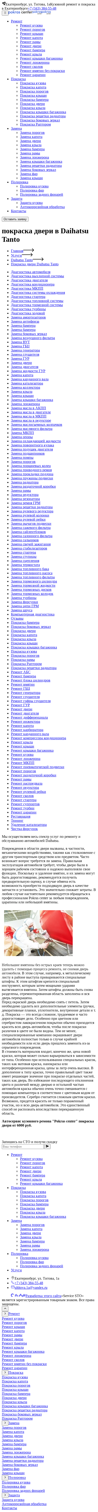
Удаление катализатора (29, 825)
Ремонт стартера (23, 800)
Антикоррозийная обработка (24, 1504)
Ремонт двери (21, 709)
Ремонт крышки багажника (32, 750)
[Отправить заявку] (47, 1146)
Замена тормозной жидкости (33, 585)
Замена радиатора (25, 482)
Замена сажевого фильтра (31, 528)
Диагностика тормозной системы (37, 305)
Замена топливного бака (30, 569)
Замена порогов (23, 462)
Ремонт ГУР (20, 705)
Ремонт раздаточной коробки (33, 775)
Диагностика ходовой (28, 313)
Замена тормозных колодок (32, 594)
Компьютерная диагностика (32, 614)
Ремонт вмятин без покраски (24, 1364)
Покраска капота (24, 635)
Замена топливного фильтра (33, 577)
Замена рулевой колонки (30, 515)
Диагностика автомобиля (30, 272)
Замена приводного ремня (31, 470)
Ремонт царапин (23, 812)
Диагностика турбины (28, 309)
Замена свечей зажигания (31, 544)
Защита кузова (13, 1500)
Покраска (18, 1188)
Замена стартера (23, 552)
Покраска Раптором (26, 664)
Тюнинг (17, 820)
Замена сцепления (25, 561)
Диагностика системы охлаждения (38, 292)
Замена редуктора (25, 495)
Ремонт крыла (22, 742)
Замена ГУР (20, 358)
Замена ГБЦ (20, 346)
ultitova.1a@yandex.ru (31, 1287)
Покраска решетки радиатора (34, 668)
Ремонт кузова (22, 754)
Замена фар (10, 1469)
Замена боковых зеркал (29, 334)
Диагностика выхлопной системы (37, 276)
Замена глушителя (25, 354)
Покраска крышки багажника (34, 647)
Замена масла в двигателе (31, 412)
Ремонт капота (22, 726)
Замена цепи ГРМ (25, 606)
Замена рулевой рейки (28, 519)
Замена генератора (25, 350)
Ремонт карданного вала (30, 734)
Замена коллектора (25, 387)
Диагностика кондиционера (32, 284)
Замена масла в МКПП (28, 416)
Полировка (19, 1254)
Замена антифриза (25, 321)
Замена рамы (21, 490)
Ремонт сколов (22, 796)
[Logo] (29, 13)
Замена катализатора (27, 383)
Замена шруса (21, 610)
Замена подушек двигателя (32, 449)
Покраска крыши (24, 643)
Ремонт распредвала (26, 783)
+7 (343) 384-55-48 (42, 8)
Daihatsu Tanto (22, 260)
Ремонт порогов (23, 771)
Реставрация (20, 816)
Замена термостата (25, 565)
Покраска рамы (23, 660)
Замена (16, 1221)
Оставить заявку (15, 219)
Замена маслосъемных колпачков (36, 424)
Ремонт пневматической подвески (37, 767)
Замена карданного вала (30, 379)
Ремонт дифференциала (29, 717)
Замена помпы (22, 457)
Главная (17, 251)
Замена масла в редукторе (31, 420)
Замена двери (21, 363)
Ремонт (16, 1155)
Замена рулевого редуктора (32, 511)
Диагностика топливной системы (37, 301)
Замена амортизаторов (28, 317)
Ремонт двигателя (25, 713)
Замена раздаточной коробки (33, 486)
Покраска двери (23, 631)
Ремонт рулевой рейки (28, 792)
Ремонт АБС (21, 672)
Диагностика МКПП (27, 288)
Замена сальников (25, 540)
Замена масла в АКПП (28, 408)
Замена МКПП (22, 433)
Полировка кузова (34, 1258)
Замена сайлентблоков (28, 532)
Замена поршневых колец (31, 466)
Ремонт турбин (22, 808)
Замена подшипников (28, 453)
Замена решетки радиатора (32, 507)
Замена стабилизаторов (29, 548)
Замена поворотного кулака (32, 445)
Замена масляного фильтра (31, 429)
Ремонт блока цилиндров (30, 680)
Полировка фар (32, 1262)
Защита (14, 1495)
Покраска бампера (25, 622)
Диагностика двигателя (29, 280)
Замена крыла (21, 391)
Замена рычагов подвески (31, 523)
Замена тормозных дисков (31, 589)
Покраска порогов (25, 655)
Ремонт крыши (22, 746)
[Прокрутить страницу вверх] (5, 1308)
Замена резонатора (25, 499)
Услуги (16, 255)
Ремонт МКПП (22, 763)
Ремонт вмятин (23, 684)
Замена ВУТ (20, 342)
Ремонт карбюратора (27, 730)
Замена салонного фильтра (31, 536)
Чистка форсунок (24, 829)
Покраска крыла (23, 639)
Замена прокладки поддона (32, 474)
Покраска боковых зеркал (31, 627)
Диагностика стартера (28, 297)
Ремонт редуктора (25, 787)
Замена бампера (23, 325)
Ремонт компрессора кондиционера (38, 738)
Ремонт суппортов (25, 804)
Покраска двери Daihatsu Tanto (35, 264)
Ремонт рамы (21, 779)
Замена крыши (22, 396)
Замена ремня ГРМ (25, 503)
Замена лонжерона (25, 404)
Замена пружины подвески (32, 478)
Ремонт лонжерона (25, 759)
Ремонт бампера (23, 676)
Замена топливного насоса (31, 573)
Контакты (9, 1508)
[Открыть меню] (5, 13)
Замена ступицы (23, 556)
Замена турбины (23, 598)
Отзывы (17, 618)
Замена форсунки (24, 602)
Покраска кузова (24, 651)
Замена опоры (22, 437)
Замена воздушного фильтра (33, 338)
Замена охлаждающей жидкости (36, 441)
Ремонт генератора (25, 693)
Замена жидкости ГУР (28, 371)
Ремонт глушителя (25, 697)
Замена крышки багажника (32, 400)
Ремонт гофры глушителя (31, 701)
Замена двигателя (24, 367)
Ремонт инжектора (25, 721)
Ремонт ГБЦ (20, 688)
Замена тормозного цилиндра (34, 581)
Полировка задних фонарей (41, 1266)
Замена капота (22, 375)
